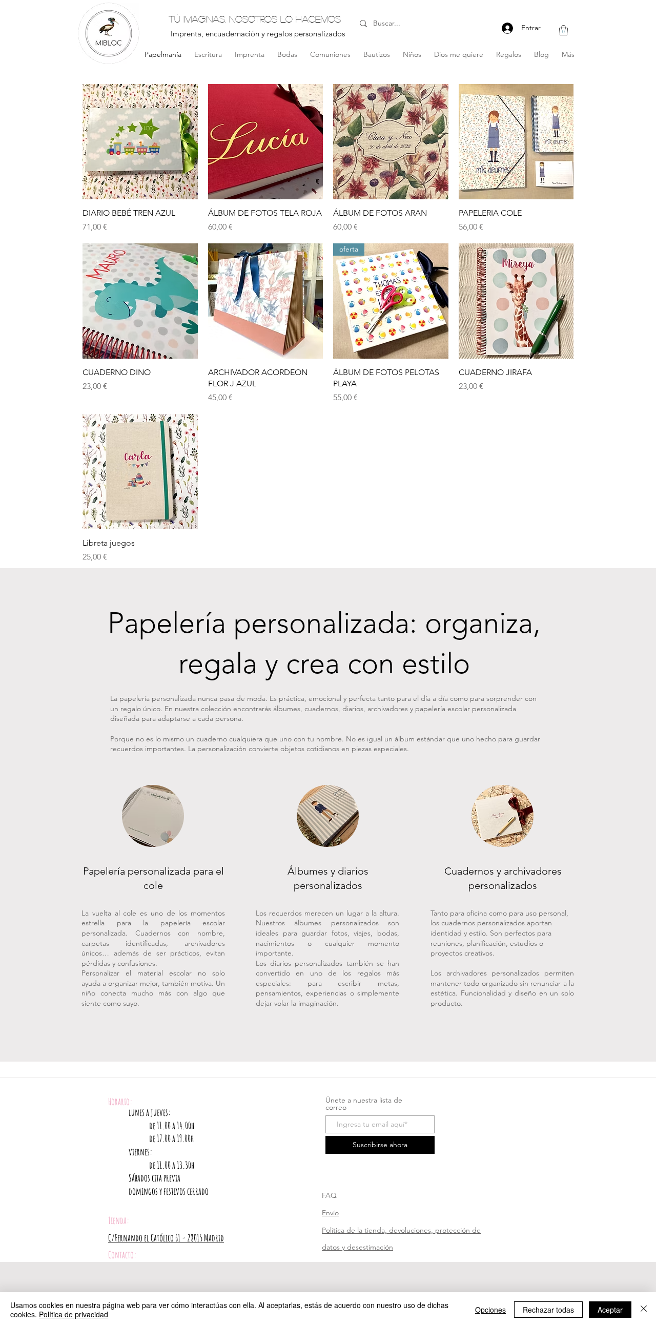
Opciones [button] (490, 1309)
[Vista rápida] (140, 141)
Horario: (120, 1101)
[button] (563, 30)
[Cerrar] (644, 1309)
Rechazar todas (548, 1309)
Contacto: (122, 1255)
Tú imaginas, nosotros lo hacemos (255, 19)
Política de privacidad (73, 1314)
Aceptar (610, 1309)
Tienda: (118, 1220)
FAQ (329, 1195)
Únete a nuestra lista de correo (363, 1103)
